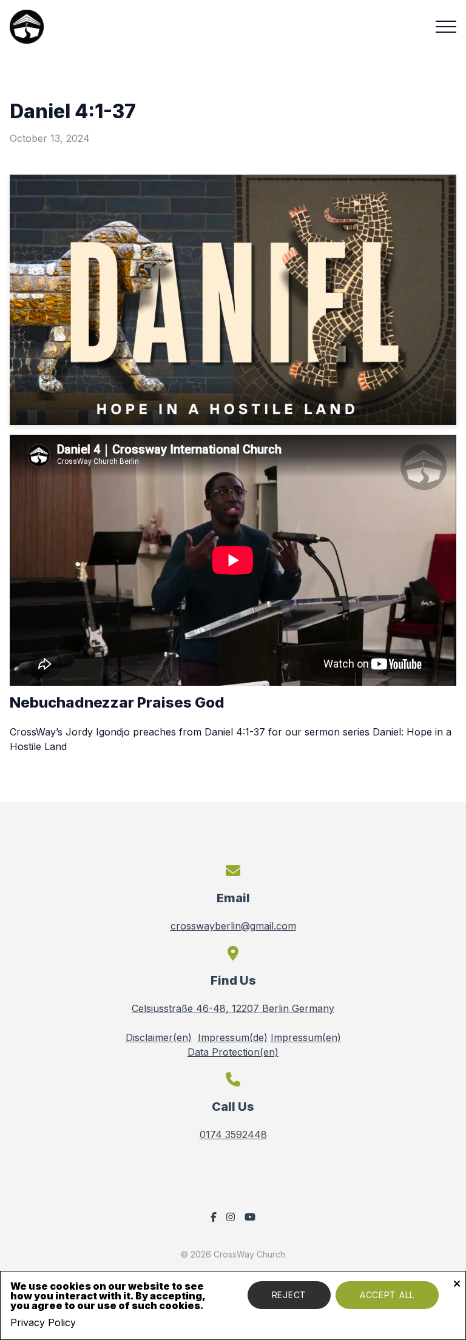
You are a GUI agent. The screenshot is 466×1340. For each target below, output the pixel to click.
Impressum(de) (233, 1037)
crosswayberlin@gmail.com (233, 926)
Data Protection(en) (233, 1052)
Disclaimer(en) (159, 1037)
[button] (446, 26)
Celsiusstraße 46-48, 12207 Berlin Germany (233, 1008)
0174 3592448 (233, 1134)
